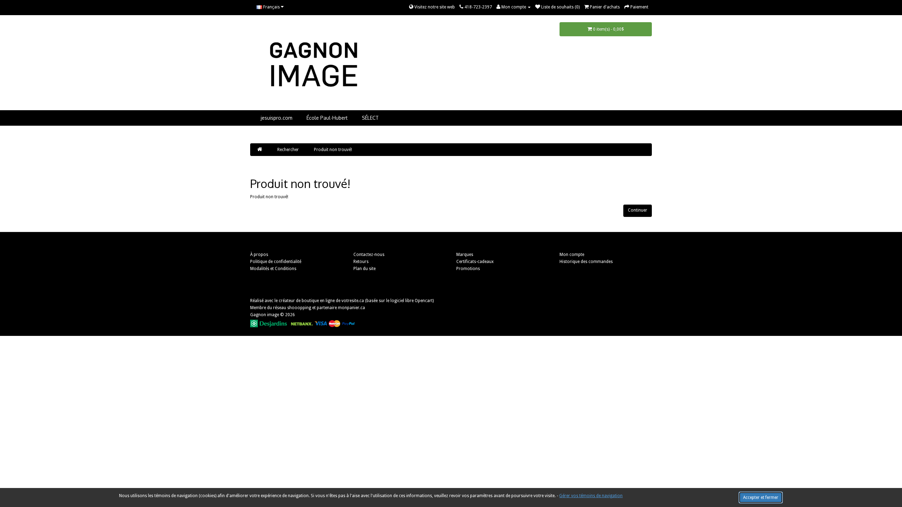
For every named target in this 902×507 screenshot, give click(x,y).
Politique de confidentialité (275, 261)
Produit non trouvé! (333, 149)
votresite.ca (352, 300)
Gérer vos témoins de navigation (591, 495)
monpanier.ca (351, 307)
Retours (361, 261)
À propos (259, 254)
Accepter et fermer (760, 497)
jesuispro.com (276, 118)
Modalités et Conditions (273, 268)
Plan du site (364, 268)
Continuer (637, 210)
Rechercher (288, 149)
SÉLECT (370, 118)
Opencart (424, 300)
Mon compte (572, 254)
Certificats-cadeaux (475, 261)
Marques (464, 254)
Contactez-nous (368, 254)
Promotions (468, 268)
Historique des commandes (586, 261)
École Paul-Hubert (327, 118)
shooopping (299, 307)
